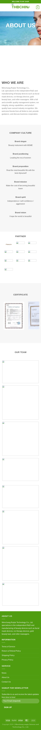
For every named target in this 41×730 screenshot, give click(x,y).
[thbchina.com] (20, 7)
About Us (5, 677)
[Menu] (3, 7)
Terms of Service (8, 647)
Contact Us (6, 682)
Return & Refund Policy (11, 651)
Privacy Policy (7, 660)
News (4, 673)
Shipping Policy (8, 655)
